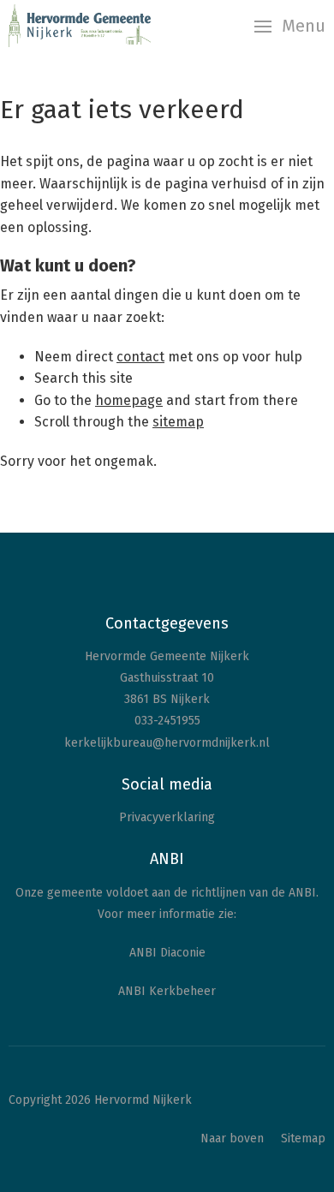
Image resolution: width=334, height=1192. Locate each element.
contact (140, 357)
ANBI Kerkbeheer (167, 991)
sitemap (178, 422)
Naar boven (232, 1138)
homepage (129, 400)
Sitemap (303, 1138)
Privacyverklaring (167, 817)
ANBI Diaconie (167, 952)
